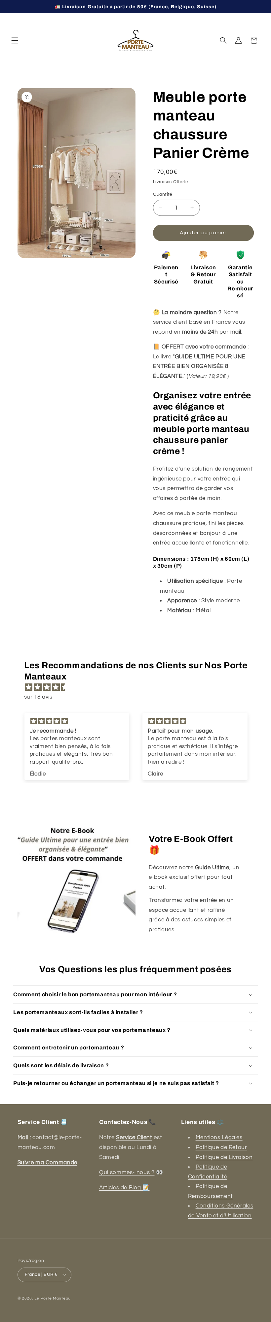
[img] (139, 687)
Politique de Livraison (224, 1157)
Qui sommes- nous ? (126, 1172)
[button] (14, 40)
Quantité (163, 194)
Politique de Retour (221, 1147)
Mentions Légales (219, 1137)
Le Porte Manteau (52, 1298)
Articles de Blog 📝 (124, 1188)
